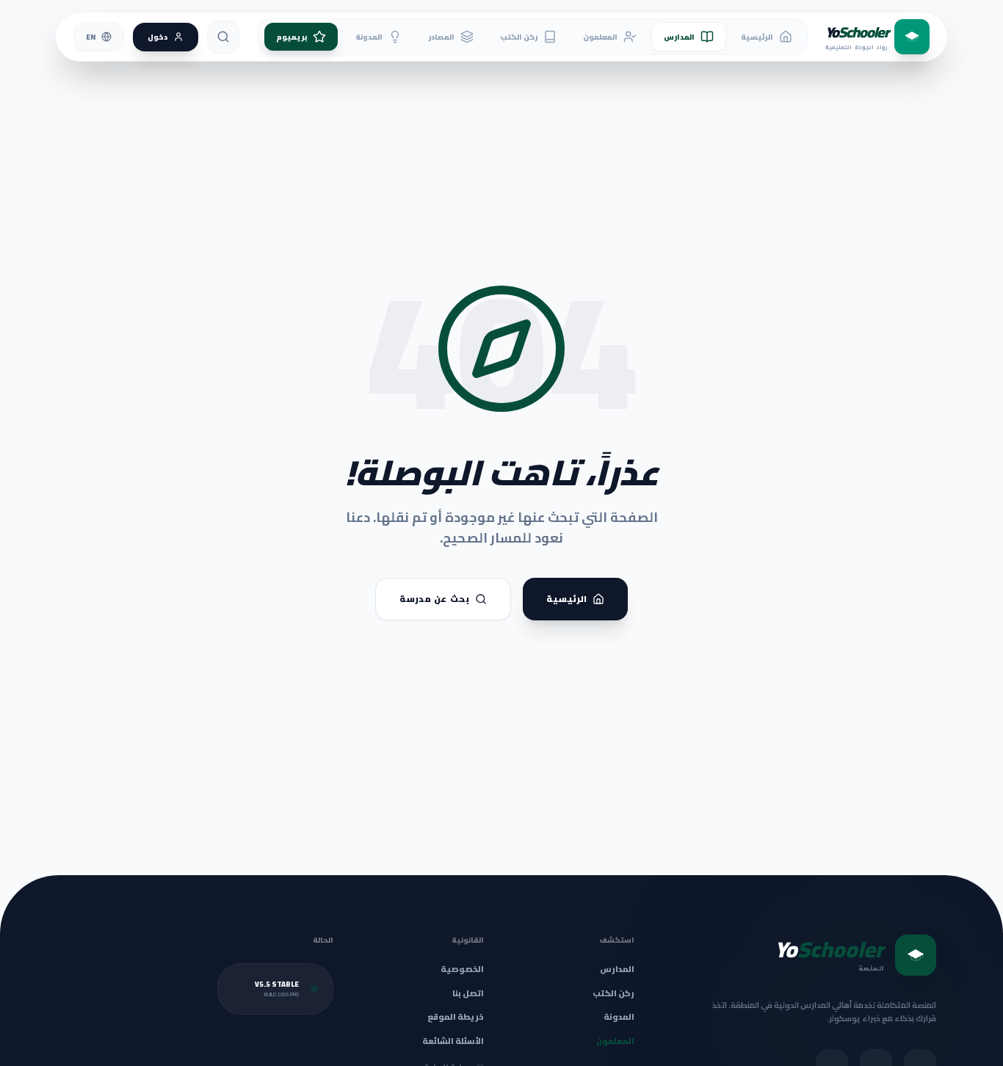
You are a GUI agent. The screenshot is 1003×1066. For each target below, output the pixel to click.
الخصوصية (462, 969)
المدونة (369, 37)
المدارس (679, 37)
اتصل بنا (468, 993)
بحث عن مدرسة (433, 598)
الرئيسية (757, 37)
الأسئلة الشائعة (453, 1041)
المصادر (441, 37)
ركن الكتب (518, 37)
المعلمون (600, 37)
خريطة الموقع (455, 1016)
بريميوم (291, 37)
